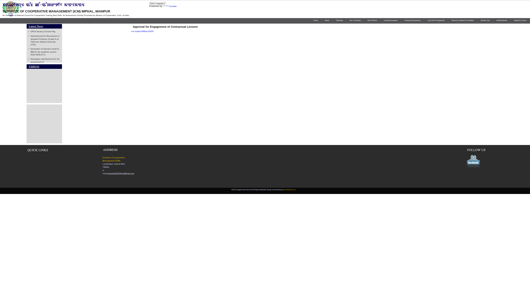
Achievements (501, 20)
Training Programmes (412, 20)
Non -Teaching (355, 20)
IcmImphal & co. (290, 190)
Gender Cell (485, 20)
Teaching (339, 20)
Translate (173, 6)
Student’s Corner (520, 20)
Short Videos (372, 20)
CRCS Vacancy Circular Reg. (43, 31)
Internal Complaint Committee (462, 20)
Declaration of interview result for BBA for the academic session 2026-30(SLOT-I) (45, 52)
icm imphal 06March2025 (142, 31)
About (327, 20)
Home (315, 20)
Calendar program (391, 20)
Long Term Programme (436, 20)
